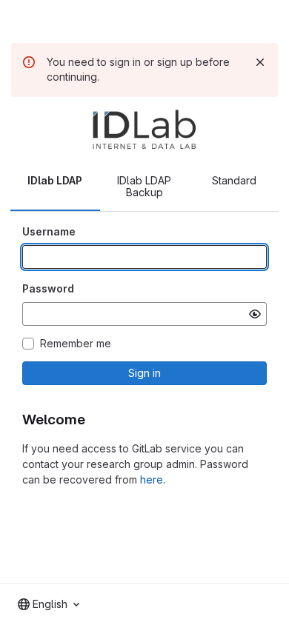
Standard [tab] (234, 180)
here (151, 479)
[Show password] (255, 314)
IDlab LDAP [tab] (54, 180)
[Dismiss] (260, 62)
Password (48, 288)
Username (49, 231)
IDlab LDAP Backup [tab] (144, 186)
